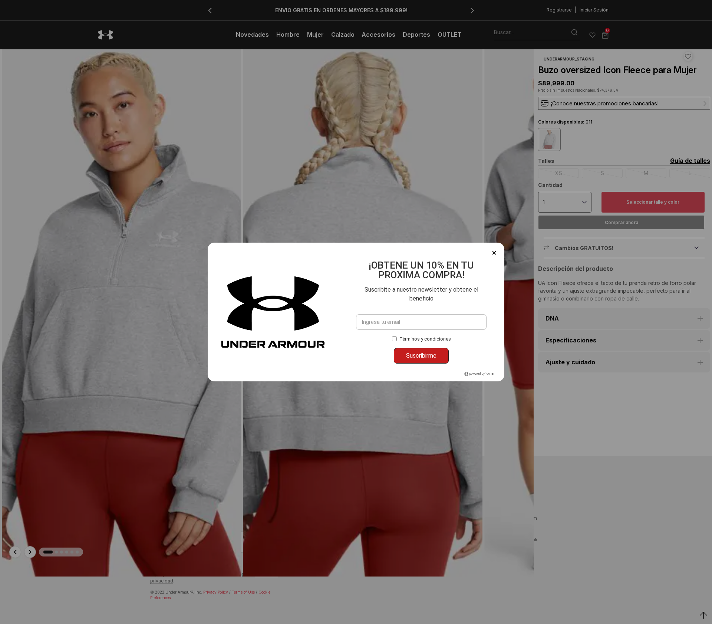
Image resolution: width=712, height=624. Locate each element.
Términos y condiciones (425, 339)
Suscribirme (421, 355)
